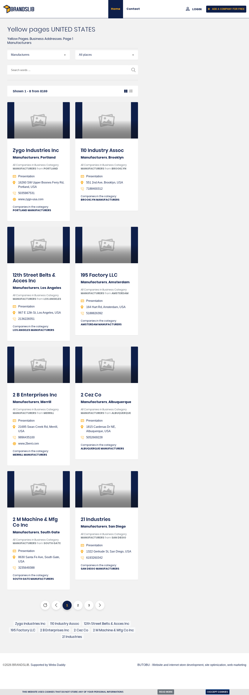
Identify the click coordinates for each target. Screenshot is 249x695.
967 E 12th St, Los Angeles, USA (39, 312)
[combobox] (38, 55)
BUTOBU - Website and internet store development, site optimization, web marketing (191, 664)
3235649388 (26, 567)
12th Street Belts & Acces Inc (34, 278)
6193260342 (94, 557)
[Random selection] (45, 605)
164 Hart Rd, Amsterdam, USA (106, 307)
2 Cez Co (91, 395)
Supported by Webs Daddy (48, 664)
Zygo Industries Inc (36, 150)
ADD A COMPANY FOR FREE (228, 9)
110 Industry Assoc (102, 150)
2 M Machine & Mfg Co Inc (35, 522)
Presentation (26, 176)
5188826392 (94, 313)
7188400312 (94, 188)
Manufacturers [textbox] (20, 54)
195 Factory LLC (99, 275)
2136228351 (26, 318)
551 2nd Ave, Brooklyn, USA (104, 182)
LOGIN (197, 9)
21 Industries (95, 519)
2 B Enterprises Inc (35, 395)
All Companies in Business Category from (36, 166)
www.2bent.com (28, 443)
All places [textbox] (85, 54)
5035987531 (26, 193)
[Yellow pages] (21, 9)
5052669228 (94, 437)
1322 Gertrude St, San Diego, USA (108, 551)
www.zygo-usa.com (30, 199)
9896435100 (26, 437)
